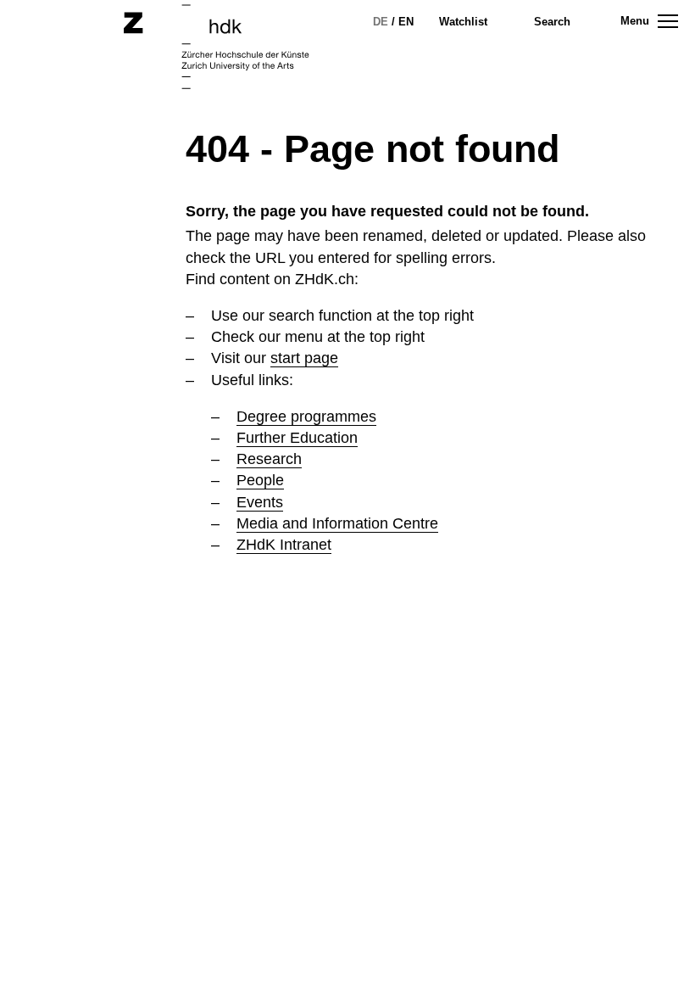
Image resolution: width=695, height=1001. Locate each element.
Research (269, 458)
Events (259, 502)
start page (304, 358)
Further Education (297, 437)
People (260, 480)
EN (406, 21)
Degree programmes (306, 416)
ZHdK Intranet (283, 544)
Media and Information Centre (337, 523)
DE (380, 21)
